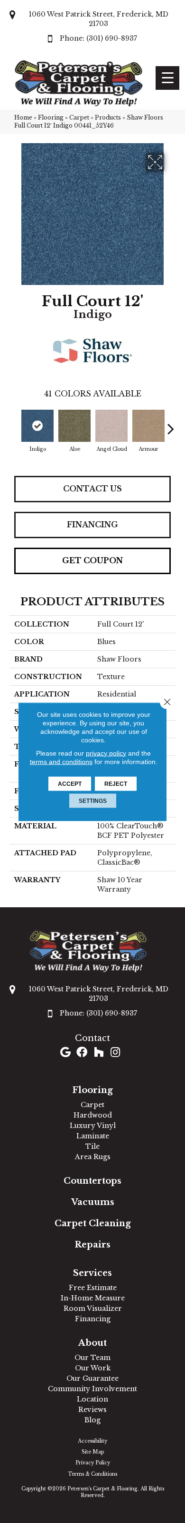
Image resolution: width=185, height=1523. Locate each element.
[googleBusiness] (65, 1053)
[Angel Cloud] (111, 425)
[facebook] (81, 1053)
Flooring (51, 117)
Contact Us (92, 488)
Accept (70, 783)
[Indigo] (37, 425)
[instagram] (115, 1053)
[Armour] (148, 425)
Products (108, 117)
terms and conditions (61, 761)
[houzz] (98, 1053)
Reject (115, 783)
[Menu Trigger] (167, 78)
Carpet (79, 117)
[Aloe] (74, 425)
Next (171, 424)
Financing (92, 524)
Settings (93, 800)
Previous (14, 424)
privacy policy (106, 753)
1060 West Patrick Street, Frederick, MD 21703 (98, 19)
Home (23, 117)
